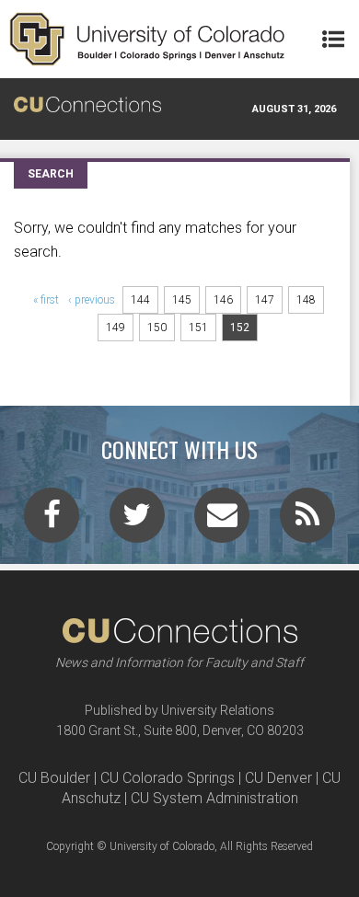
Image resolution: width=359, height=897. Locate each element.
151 (198, 327)
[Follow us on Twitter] (137, 520)
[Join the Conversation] (51, 520)
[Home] (147, 39)
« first (46, 299)
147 (264, 299)
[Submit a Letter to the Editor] (221, 520)
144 (140, 299)
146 (223, 299)
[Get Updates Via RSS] (307, 520)
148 (306, 299)
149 (115, 327)
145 (181, 299)
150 (157, 327)
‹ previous (91, 299)
